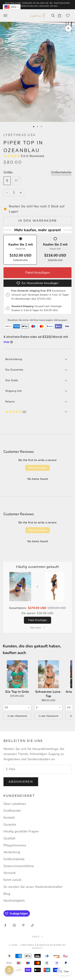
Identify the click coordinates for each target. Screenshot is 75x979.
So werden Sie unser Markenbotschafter (32, 887)
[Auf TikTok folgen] (32, 925)
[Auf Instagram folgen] (14, 925)
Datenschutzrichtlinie (18, 866)
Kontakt (9, 817)
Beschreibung (13, 359)
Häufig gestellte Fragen (21, 831)
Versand (9, 873)
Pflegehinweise (14, 845)
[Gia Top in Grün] (17, 674)
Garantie (9, 824)
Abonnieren (21, 782)
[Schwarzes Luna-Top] (48, 674)
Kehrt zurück (12, 880)
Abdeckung (11, 852)
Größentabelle (61, 172)
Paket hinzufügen (37, 272)
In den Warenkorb (37, 221)
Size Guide (11, 380)
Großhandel (12, 810)
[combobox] (17, 707)
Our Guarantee (14, 369)
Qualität (9, 838)
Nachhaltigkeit (14, 900)
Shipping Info (13, 391)
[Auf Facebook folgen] (5, 925)
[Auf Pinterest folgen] (23, 925)
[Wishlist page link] (67, 15)
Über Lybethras (14, 804)
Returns (10, 401)
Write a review (37, 468)
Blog (6, 894)
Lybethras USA (19, 135)
